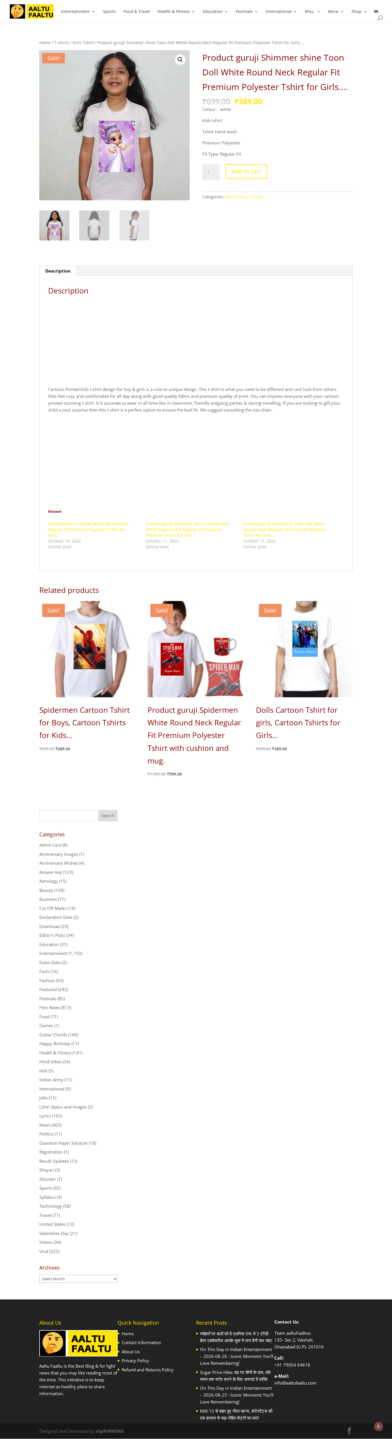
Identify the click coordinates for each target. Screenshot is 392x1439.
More (333, 11)
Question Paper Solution (63, 1143)
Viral (43, 1251)
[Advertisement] (196, 343)
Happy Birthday (54, 1043)
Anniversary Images (58, 854)
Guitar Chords (53, 1034)
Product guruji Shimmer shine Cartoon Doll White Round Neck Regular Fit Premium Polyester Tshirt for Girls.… (187, 529)
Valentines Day (54, 1233)
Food (44, 1016)
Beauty (46, 890)
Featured (48, 989)
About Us (131, 1351)
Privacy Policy (135, 1360)
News (44, 1125)
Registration (51, 1152)
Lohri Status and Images (63, 1107)
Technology (50, 1206)
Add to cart (246, 171)
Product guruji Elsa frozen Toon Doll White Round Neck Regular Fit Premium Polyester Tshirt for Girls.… (284, 529)
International (279, 11)
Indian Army (51, 1079)
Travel (45, 1215)
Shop (357, 11)
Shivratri (47, 1179)
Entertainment (75, 11)
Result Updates (54, 1161)
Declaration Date (55, 917)
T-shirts (61, 42)
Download (49, 926)
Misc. (310, 11)
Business (48, 899)
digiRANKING (110, 1431)
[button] (180, 59)
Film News (49, 1007)
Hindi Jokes (50, 1061)
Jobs (43, 1098)
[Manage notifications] (378, 1426)
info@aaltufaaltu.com (295, 1383)
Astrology (48, 881)
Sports (109, 11)
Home (45, 42)
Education (213, 11)
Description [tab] (58, 271)
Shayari (46, 1170)
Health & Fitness (174, 11)
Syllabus (47, 1197)
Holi (43, 1071)
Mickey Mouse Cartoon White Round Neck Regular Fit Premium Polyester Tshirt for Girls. (88, 529)
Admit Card (50, 845)
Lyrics (45, 1116)
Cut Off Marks (53, 908)
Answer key (50, 872)
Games (46, 1025)
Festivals (244, 11)
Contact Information (141, 1342)
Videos (46, 1242)
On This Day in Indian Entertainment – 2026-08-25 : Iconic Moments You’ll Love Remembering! (236, 1395)
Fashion (47, 980)
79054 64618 (296, 1365)
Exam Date (50, 962)
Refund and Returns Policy (148, 1370)
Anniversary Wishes (58, 863)
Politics (46, 1134)
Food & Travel (136, 11)
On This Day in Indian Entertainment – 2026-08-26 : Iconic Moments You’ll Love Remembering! (236, 1356)
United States (52, 1224)
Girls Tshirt (83, 42)
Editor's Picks (52, 935)
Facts (44, 971)
